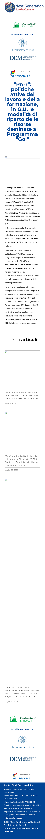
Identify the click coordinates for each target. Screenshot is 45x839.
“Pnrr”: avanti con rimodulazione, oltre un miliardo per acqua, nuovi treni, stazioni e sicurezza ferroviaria (22, 395)
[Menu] (41, 7)
